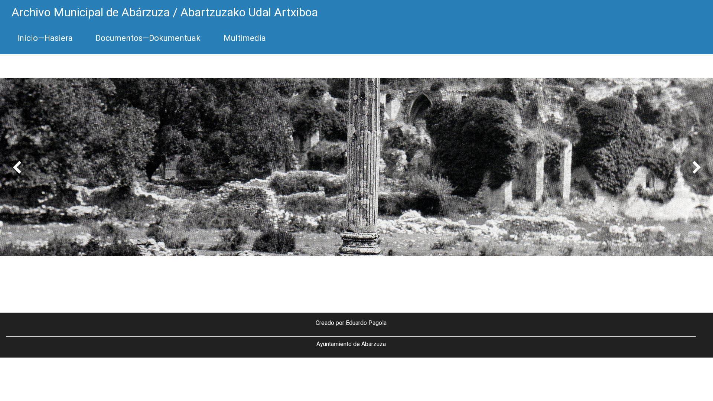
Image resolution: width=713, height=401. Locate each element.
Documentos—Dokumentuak (148, 38)
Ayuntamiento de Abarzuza (351, 344)
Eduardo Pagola (366, 322)
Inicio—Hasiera (45, 38)
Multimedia (245, 38)
